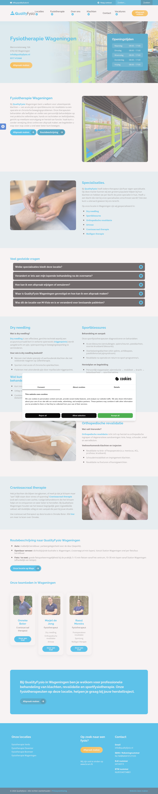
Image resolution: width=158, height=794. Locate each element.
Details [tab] (117, 387)
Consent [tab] (41, 387)
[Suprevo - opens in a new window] (123, 379)
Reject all (43, 416)
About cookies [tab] (79, 387)
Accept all (115, 416)
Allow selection (79, 416)
